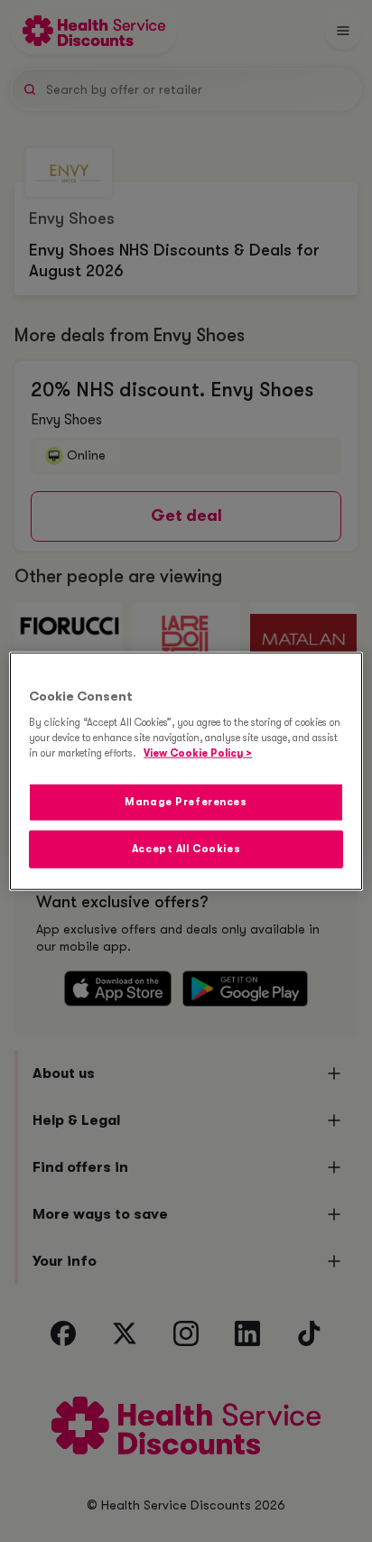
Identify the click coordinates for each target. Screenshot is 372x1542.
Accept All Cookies (186, 848)
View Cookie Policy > (198, 752)
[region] (185, 771)
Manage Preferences (185, 801)
